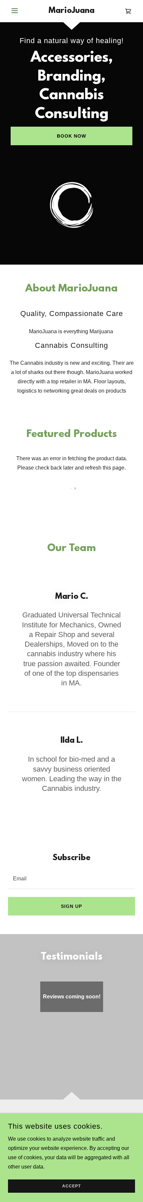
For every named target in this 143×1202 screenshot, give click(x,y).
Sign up (71, 906)
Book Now (71, 136)
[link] (71, 11)
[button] (18, 10)
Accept (71, 1186)
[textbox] (71, 878)
